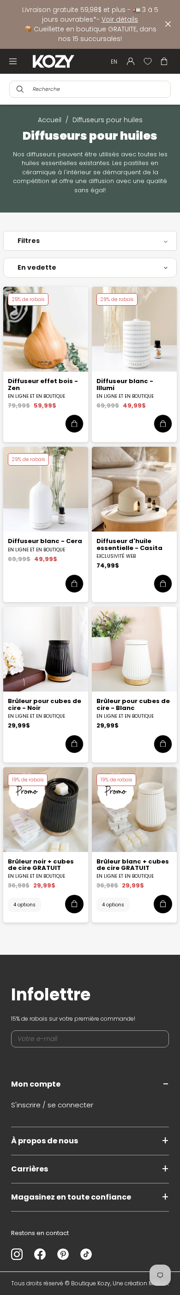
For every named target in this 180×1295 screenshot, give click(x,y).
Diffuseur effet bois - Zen (43, 384)
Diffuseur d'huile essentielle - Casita (129, 544)
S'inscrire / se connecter (52, 1105)
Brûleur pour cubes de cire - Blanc (133, 704)
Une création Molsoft (141, 1283)
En (114, 61)
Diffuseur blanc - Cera (45, 541)
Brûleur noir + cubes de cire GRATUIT (41, 864)
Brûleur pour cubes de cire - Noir (44, 704)
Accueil (49, 119)
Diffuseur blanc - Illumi (124, 384)
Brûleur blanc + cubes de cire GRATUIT (132, 864)
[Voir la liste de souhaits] (147, 61)
